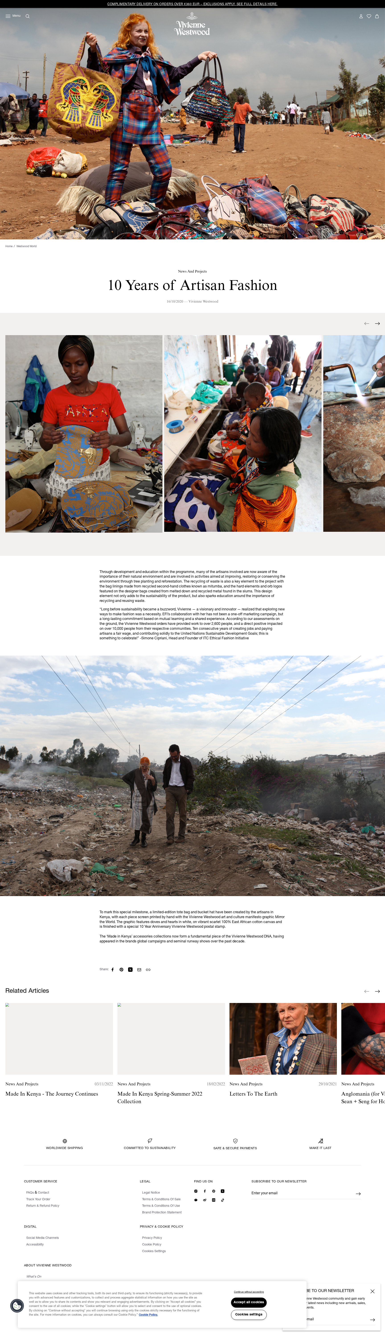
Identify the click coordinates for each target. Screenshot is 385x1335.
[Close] (372, 1291)
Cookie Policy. (148, 1315)
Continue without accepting (249, 1292)
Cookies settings (248, 1314)
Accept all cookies (249, 1302)
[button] (17, 1306)
